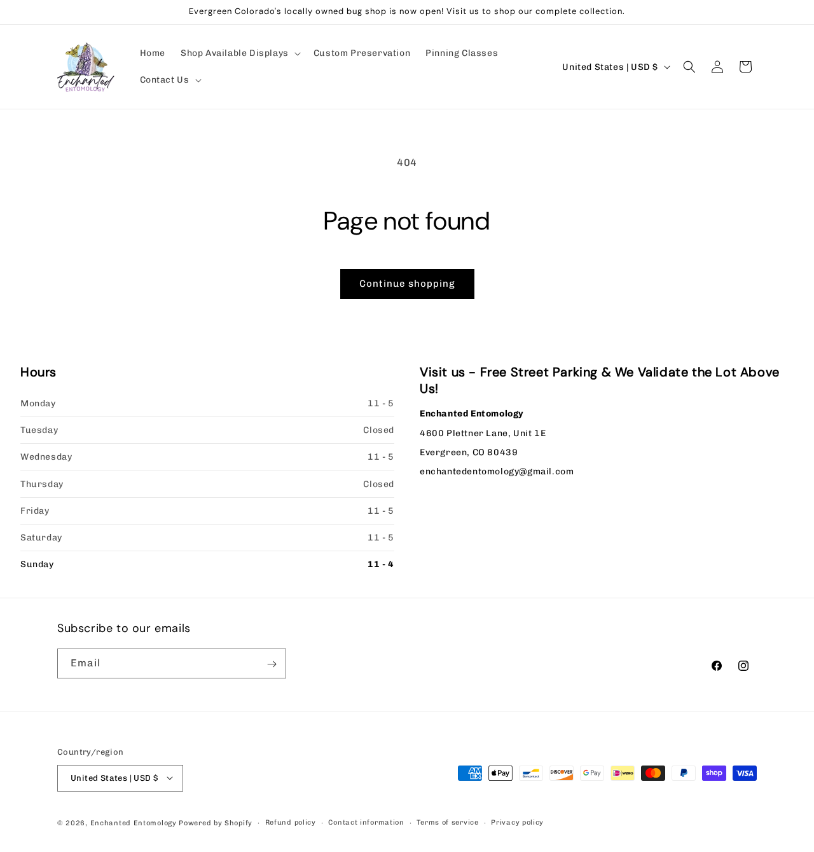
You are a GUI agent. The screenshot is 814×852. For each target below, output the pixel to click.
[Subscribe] (272, 664)
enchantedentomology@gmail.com (497, 471)
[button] (239, 53)
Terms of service (447, 822)
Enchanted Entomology (133, 822)
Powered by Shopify (215, 822)
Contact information (366, 822)
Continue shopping (407, 283)
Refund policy (290, 822)
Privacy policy (517, 822)
